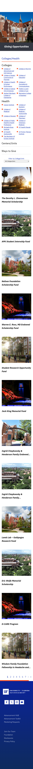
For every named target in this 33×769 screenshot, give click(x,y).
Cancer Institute (9, 105)
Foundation (8, 735)
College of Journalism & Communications (24, 84)
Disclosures (8, 738)
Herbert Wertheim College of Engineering (9, 95)
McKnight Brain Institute (8, 128)
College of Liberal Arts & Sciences (9, 90)
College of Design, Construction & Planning (9, 77)
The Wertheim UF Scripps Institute (9, 137)
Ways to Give (9, 151)
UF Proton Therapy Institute (25, 133)
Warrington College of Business (25, 94)
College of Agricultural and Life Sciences (9, 71)
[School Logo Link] (15, 692)
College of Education (22, 76)
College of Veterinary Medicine (22, 123)
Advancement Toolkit (12, 718)
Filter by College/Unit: (16, 159)
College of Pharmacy (22, 117)
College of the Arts (25, 69)
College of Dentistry (22, 106)
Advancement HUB (11, 715)
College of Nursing (10, 116)
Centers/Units (9, 143)
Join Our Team (9, 731)
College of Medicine (7, 110)
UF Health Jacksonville (8, 133)
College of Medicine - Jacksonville (23, 111)
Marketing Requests (12, 722)
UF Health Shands (24, 127)
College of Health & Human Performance (9, 84)
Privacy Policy (9, 741)
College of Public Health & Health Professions (9, 123)
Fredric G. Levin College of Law (23, 90)
